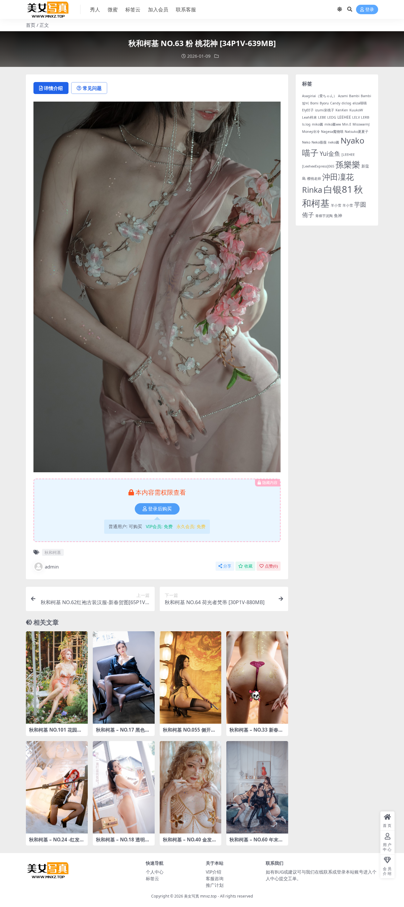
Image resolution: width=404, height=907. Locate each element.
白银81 (338, 189)
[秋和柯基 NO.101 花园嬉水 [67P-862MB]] (57, 677)
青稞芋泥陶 (324, 216)
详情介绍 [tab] (53, 88)
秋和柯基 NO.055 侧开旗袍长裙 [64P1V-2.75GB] (189, 733)
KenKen (342, 110)
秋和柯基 (53, 552)
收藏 (248, 566)
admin (52, 566)
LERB (365, 117)
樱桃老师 (314, 178)
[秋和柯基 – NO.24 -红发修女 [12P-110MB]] (57, 787)
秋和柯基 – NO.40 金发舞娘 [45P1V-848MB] (190, 842)
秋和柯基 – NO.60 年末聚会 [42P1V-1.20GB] (256, 842)
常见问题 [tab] (92, 88)
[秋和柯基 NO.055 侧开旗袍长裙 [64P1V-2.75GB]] (191, 677)
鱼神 (338, 215)
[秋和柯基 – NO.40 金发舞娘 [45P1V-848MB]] (191, 787)
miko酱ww (332, 124)
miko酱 (317, 124)
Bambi (354, 96)
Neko (306, 142)
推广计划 (214, 885)
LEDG (331, 117)
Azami (343, 96)
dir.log (346, 103)
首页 (30, 25)
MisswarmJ (361, 124)
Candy (335, 103)
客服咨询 (214, 878)
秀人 (95, 9)
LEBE (322, 117)
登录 (369, 9)
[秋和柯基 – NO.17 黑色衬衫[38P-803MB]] (124, 677)
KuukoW (356, 110)
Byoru (324, 103)
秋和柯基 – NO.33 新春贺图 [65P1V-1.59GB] (256, 733)
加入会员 (158, 9)
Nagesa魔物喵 (332, 131)
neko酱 (333, 142)
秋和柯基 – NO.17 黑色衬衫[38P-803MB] (123, 733)
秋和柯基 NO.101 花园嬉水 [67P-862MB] (55, 733)
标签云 (132, 9)
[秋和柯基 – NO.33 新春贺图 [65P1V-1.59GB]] (257, 677)
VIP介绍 (213, 872)
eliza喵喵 (360, 103)
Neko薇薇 (319, 142)
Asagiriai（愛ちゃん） (319, 96)
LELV (356, 117)
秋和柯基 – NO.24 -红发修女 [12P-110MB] (56, 842)
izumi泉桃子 (324, 110)
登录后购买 (160, 508)
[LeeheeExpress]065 (318, 166)
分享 (227, 566)
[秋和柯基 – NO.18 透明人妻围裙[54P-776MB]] (124, 787)
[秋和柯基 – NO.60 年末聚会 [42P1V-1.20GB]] (257, 787)
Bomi (314, 103)
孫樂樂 (348, 164)
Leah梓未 (309, 117)
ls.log (306, 124)
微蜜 (113, 9)
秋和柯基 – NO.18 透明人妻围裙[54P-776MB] (123, 842)
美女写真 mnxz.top (200, 896)
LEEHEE (344, 117)
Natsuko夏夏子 (356, 131)
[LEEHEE (348, 154)
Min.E (346, 124)
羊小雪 (336, 205)
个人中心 (154, 872)
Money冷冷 (311, 131)
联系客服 (186, 9)
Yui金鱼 (330, 154)
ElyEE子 (308, 110)
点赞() (271, 566)
